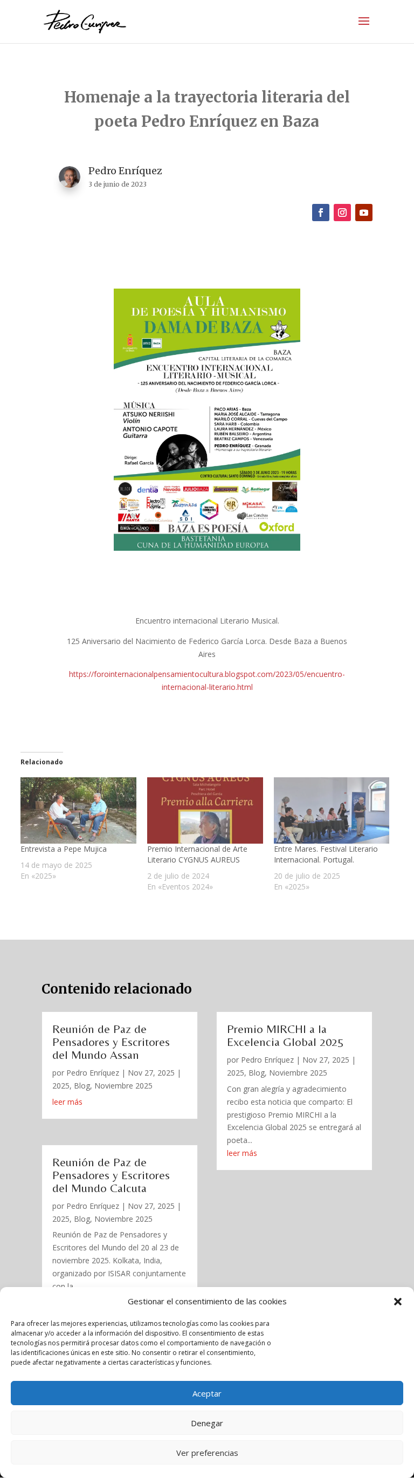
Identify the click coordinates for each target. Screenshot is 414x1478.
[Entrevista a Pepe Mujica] (78, 810)
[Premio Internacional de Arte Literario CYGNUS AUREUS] (205, 810)
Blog (82, 1085)
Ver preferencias (207, 1452)
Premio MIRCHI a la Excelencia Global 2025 (285, 1035)
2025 (61, 1085)
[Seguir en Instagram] (342, 212)
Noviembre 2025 (123, 1085)
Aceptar (207, 1393)
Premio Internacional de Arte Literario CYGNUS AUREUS (197, 854)
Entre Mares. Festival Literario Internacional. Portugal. (326, 854)
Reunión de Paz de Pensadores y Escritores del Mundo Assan (111, 1042)
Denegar (207, 1423)
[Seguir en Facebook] (320, 212)
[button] (397, 1301)
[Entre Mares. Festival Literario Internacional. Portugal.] (332, 810)
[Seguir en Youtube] (363, 212)
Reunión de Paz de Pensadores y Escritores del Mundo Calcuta (111, 1175)
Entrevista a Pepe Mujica (63, 849)
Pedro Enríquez (92, 1073)
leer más (67, 1102)
